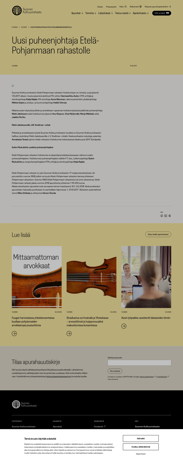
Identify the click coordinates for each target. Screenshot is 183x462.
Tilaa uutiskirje (115, 371)
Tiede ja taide (159, 13)
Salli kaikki (141, 438)
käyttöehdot (162, 377)
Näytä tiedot (141, 454)
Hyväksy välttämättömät (140, 447)
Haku (121, 6)
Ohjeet (100, 6)
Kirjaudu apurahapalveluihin (156, 6)
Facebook (98, 426)
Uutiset (24, 27)
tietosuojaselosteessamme (58, 376)
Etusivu (15, 27)
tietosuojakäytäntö (146, 377)
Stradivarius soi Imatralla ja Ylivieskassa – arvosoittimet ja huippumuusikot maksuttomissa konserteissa (87, 321)
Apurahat (57, 426)
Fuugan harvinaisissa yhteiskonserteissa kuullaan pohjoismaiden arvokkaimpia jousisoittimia (33, 321)
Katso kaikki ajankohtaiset (158, 234)
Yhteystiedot (111, 6)
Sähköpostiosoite (115, 357)
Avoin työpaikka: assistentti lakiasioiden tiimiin (145, 318)
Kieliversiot (134, 6)
